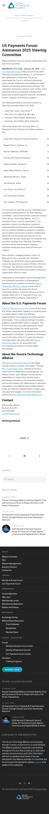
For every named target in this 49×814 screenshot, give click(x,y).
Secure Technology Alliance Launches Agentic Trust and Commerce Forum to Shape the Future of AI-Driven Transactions (24, 503)
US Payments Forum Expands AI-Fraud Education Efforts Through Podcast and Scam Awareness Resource (23, 517)
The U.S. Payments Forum (13, 308)
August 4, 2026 (10, 497)
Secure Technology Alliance (18, 363)
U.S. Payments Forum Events (18, 654)
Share (23, 438)
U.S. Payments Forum (11, 72)
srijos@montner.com (11, 414)
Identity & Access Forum (12, 580)
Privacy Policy (41, 789)
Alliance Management (11, 563)
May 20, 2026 (18, 526)
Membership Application (12, 604)
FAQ (4, 560)
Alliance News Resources (13, 621)
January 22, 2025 (25, 36)
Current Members (9, 594)
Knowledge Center (10, 617)
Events (5, 643)
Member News (12, 632)
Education (6, 658)
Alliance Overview (9, 557)
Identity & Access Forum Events (19, 646)
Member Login (12, 670)
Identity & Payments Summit (18, 650)
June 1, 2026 (9, 512)
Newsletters (11, 628)
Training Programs (14, 661)
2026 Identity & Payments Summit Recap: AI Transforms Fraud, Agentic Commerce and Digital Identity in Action (29, 531)
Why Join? (6, 597)
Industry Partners (9, 567)
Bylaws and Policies (10, 607)
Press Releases (12, 624)
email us (37, 762)
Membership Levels (10, 601)
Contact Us (6, 570)
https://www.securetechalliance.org (27, 395)
